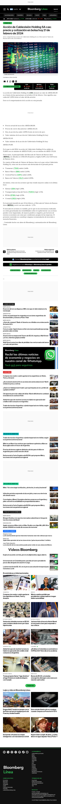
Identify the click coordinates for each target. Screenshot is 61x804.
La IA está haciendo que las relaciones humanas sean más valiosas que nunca (27, 536)
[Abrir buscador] (8, 9)
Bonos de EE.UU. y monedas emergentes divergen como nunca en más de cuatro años (44, 678)
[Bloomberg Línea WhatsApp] (30, 358)
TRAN (16, 168)
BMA (17, 172)
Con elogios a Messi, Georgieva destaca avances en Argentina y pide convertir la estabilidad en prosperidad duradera (25, 500)
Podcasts (5, 788)
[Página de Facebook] (4, 752)
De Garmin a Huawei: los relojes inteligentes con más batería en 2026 (16, 736)
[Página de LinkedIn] (19, 752)
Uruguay (34, 767)
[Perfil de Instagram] (15, 752)
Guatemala (34, 773)
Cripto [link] (44, 15)
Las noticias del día (46, 270)
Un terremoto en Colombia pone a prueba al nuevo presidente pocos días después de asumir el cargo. (24, 562)
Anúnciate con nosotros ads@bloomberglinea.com (43, 794)
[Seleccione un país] (20, 9)
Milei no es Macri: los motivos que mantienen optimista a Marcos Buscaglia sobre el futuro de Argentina (25, 444)
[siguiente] (56, 251)
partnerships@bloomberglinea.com (40, 793)
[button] (4, 81)
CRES (14, 198)
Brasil (33, 755)
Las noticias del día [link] (9, 15)
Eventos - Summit (36, 791)
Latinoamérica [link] (53, 15)
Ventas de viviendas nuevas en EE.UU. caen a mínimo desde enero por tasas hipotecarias (16, 623)
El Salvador (34, 770)
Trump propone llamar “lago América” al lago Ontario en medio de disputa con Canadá (16, 678)
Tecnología (34, 784)
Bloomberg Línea (26, 270)
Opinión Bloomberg (9, 531)
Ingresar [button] (56, 9)
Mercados (5, 781)
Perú (33, 763)
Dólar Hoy (5, 783)
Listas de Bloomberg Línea (9, 790)
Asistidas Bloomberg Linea (30, 273)
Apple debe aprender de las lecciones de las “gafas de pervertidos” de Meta (27, 540)
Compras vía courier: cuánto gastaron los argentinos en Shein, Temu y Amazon (44, 251)
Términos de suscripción (37, 783)
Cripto (4, 785)
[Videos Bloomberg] (30, 550)
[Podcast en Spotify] (27, 752)
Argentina (7, 23)
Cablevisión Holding (15, 270)
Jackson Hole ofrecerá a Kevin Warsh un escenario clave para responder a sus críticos (44, 623)
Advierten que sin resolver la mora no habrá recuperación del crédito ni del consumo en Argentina (24, 401)
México (33, 756)
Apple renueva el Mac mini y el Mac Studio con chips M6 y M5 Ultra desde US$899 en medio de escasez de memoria (26, 526)
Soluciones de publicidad (37, 797)
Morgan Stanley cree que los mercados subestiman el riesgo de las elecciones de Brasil (16, 252)
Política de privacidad (37, 781)
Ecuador (34, 764)
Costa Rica (34, 768)
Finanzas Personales (8, 787)
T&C (33, 785)
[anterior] (4, 251)
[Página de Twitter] (8, 752)
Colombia (34, 759)
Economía (5, 780)
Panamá (34, 766)
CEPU (19, 175)
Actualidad (5, 784)
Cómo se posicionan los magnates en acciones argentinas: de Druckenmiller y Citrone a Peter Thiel (24, 316)
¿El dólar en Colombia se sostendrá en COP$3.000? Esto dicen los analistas (44, 650)
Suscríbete (34, 780)
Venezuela (34, 760)
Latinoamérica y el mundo (38, 753)
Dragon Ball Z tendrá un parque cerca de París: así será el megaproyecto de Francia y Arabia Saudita (16, 711)
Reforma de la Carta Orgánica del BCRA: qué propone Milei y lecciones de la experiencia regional (24, 456)
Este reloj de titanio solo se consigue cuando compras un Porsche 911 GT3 (44, 710)
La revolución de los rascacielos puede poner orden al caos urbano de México (27, 545)
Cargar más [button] (30, 685)
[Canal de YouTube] (12, 752)
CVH (31, 93)
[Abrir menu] (4, 9)
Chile (33, 761)
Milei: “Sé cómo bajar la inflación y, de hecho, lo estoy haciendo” (25, 488)
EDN (13, 189)
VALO (21, 178)
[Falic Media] (56, 11)
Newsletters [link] (20, 15)
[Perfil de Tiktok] (23, 752)
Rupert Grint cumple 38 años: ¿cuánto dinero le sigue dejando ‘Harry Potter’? (44, 736)
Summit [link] (37, 15)
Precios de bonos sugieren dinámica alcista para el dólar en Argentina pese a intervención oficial (23, 450)
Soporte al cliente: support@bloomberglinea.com (43, 796)
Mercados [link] (29, 15)
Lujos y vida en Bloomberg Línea (16, 690)
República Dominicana (37, 771)
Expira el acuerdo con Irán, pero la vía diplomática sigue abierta (24, 555)
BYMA (13, 195)
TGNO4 (31, 192)
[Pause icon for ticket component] (4, 19)
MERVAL (7, 157)
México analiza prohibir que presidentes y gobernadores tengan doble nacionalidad (43, 596)
